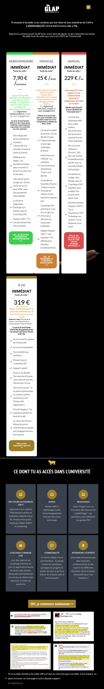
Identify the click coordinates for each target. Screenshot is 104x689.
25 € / (46, 78)
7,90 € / (20, 80)
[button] (88, 7)
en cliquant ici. (15, 682)
